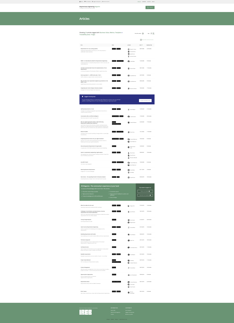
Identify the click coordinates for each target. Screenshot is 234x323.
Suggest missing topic (145, 100)
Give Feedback (128, 310)
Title (82, 45)
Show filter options (138, 33)
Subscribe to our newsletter (144, 195)
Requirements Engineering (89, 7)
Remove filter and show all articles (147, 39)
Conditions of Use (123, 319)
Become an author (129, 314)
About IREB (113, 310)
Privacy (116, 319)
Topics (151, 7)
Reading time (149, 45)
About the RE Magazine (115, 312)
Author (129, 45)
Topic (113, 45)
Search (153, 1)
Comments (144, 1)
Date (140, 45)
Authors (149, 1)
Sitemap (108, 319)
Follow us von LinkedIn (144, 191)
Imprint (112, 319)
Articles (139, 1)
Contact (112, 314)
